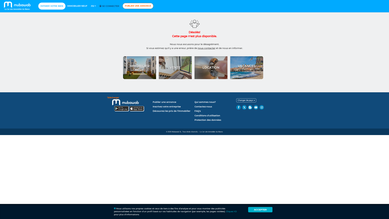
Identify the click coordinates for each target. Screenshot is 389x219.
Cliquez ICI (231, 211)
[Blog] (250, 107)
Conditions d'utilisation (207, 115)
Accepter (260, 209)
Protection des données (207, 120)
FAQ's (197, 111)
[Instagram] (261, 107)
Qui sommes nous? (205, 102)
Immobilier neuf (77, 6)
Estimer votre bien (52, 6)
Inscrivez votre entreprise (167, 106)
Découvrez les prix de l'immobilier (171, 111)
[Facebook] (238, 107)
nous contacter (206, 48)
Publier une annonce (138, 6)
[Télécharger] (129, 104)
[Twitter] (244, 107)
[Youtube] (256, 107)
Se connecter (110, 6)
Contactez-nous (203, 106)
